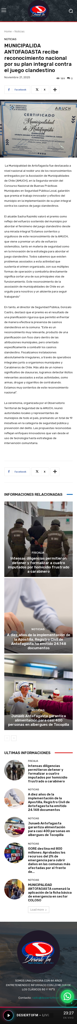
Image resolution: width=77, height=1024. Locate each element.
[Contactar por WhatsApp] (67, 996)
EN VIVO (68, 1017)
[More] (54, 89)
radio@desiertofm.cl (45, 997)
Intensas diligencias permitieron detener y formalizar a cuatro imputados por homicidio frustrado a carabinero (38, 565)
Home (8, 31)
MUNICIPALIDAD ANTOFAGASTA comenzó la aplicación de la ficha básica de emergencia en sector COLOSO (50, 892)
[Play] (8, 1015)
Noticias (19, 31)
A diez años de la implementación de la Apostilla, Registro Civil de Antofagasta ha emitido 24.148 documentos (38, 641)
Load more (37, 909)
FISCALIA (38, 552)
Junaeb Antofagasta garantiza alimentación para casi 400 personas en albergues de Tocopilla (38, 720)
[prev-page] (7, 738)
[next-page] (13, 738)
